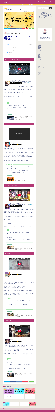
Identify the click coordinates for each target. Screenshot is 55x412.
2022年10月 (40, 58)
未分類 (39, 74)
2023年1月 (39, 55)
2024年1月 (39, 44)
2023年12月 (40, 45)
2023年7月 (39, 50)
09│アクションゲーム (41, 71)
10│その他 (39, 72)
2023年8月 (39, 49)
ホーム (38, 1)
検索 (50, 8)
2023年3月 (39, 53)
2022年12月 (40, 56)
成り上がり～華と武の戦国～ (13, 50)
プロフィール (43, 1)
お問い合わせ (49, 1)
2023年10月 (40, 47)
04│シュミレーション (41, 67)
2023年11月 (39, 46)
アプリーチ (27, 82)
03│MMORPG (40, 66)
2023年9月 (39, 48)
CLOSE (30, 44)
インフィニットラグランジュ (13, 47)
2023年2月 (39, 54)
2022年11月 (39, 57)
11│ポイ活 (39, 73)
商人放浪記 (10, 52)
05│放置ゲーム (40, 68)
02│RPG (39, 65)
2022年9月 (39, 59)
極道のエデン (11, 54)
